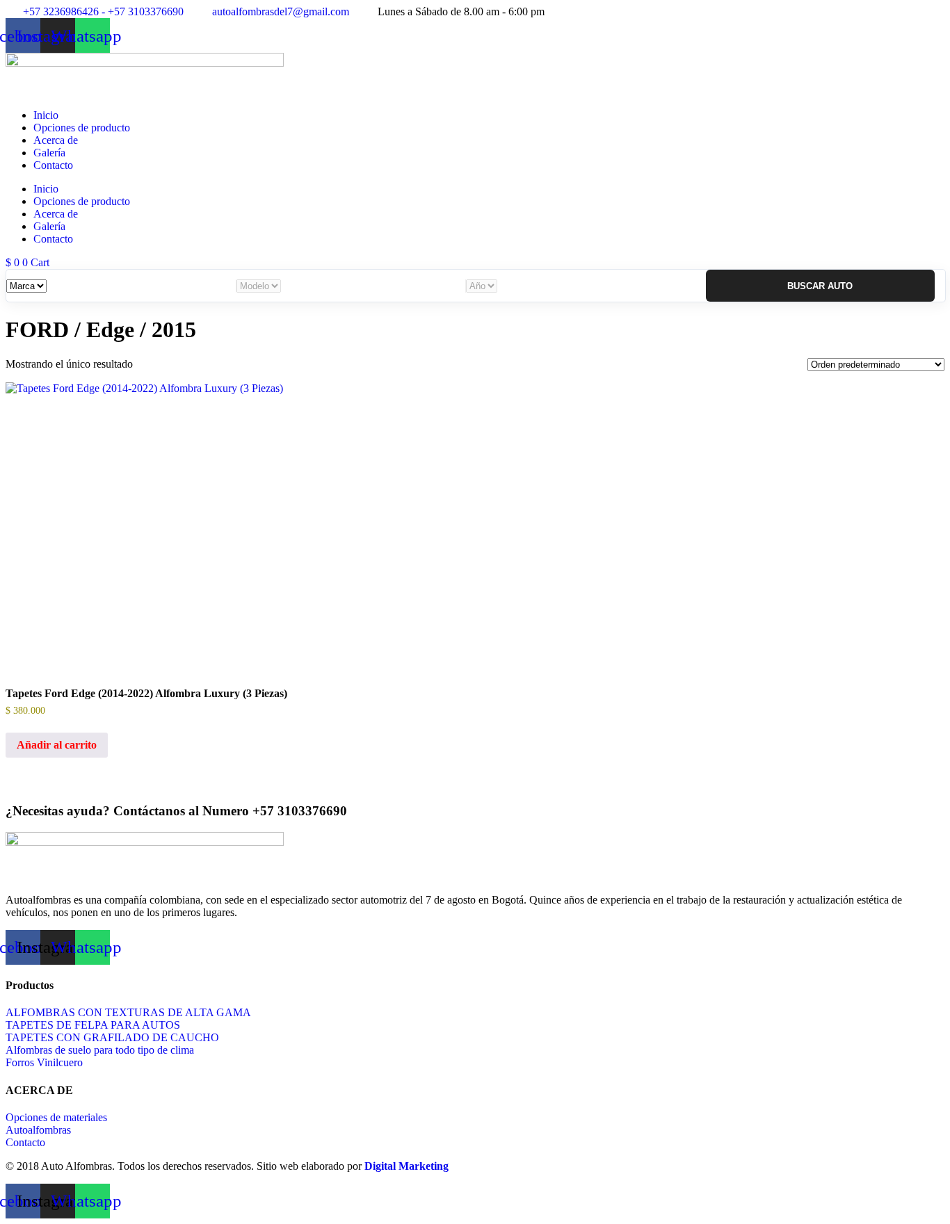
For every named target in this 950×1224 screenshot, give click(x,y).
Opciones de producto (81, 127)
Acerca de (55, 140)
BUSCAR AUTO (820, 286)
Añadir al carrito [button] (57, 745)
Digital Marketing (406, 1166)
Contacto (53, 165)
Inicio (45, 115)
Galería (49, 152)
